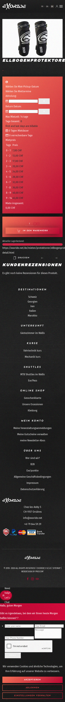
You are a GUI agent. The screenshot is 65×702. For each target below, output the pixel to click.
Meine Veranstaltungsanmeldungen (32, 428)
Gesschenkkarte (32, 398)
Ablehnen (32, 688)
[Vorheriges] (42, 258)
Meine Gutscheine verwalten (32, 434)
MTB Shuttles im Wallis (32, 374)
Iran (32, 306)
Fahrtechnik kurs (32, 350)
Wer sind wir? (32, 458)
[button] (61, 6)
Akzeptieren (32, 680)
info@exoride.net (32, 518)
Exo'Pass (32, 380)
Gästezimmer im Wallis (32, 333)
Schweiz (32, 297)
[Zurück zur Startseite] (14, 6)
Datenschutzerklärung (32, 489)
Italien (32, 310)
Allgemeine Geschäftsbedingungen (32, 476)
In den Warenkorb (35, 231)
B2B (32, 464)
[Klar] (44, 101)
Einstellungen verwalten (32, 696)
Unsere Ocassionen (32, 404)
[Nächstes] (56, 258)
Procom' (39, 571)
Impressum (32, 483)
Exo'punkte (32, 470)
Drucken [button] (24, 258)
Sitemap (56, 568)
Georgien (32, 301)
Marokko (32, 315)
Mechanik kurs (32, 356)
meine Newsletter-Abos (32, 440)
